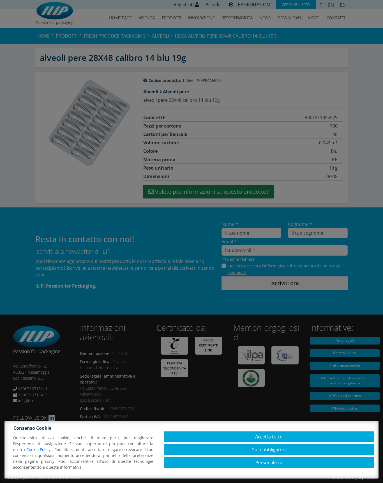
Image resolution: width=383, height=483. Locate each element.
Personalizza (268, 462)
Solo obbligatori (269, 450)
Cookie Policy (39, 449)
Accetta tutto (269, 437)
